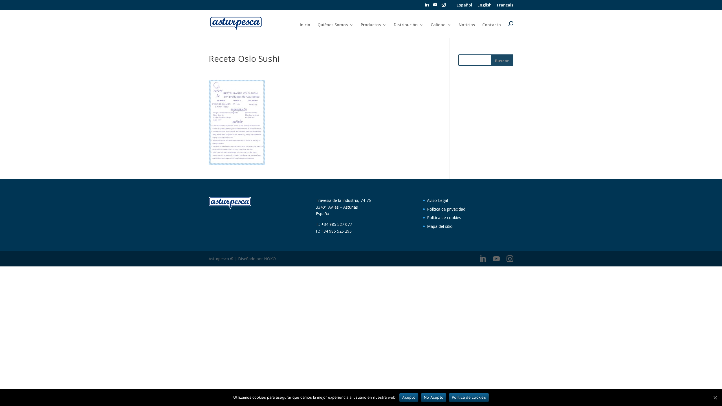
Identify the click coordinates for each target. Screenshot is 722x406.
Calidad (438, 25)
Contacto (491, 25)
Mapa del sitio (440, 226)
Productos (371, 25)
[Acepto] (715, 397)
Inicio (305, 25)
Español (464, 5)
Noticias (467, 25)
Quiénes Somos (333, 25)
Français (505, 5)
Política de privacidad (446, 209)
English (484, 5)
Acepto (408, 397)
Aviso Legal (437, 200)
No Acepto (433, 397)
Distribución (406, 25)
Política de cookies (444, 217)
